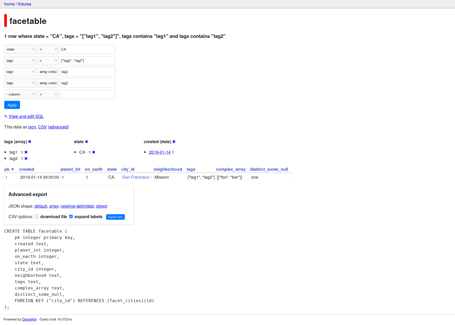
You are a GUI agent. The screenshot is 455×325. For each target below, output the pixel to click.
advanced (58, 127)
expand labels (87, 216)
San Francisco (135, 177)
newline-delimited (77, 206)
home (9, 4)
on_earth (94, 169)
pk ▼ (9, 169)
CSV (42, 127)
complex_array (231, 169)
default (40, 206)
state (112, 169)
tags (191, 169)
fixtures (24, 4)
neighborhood (168, 169)
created (26, 169)
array (53, 206)
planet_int (70, 169)
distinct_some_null (269, 169)
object (101, 206)
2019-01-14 (160, 152)
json (32, 127)
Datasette (29, 319)
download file (53, 216)
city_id (128, 169)
